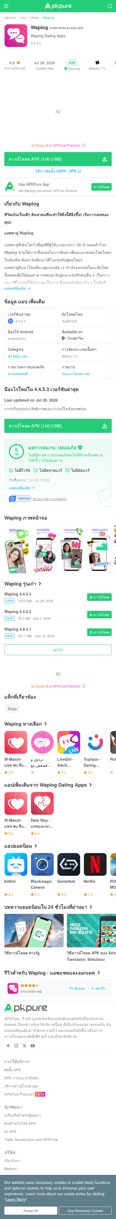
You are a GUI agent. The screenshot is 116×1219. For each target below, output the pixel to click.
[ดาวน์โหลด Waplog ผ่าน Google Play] (73, 338)
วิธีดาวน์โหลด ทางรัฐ (22, 952)
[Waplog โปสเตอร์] (16, 549)
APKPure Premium (19, 1094)
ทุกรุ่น (58, 649)
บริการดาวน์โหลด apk (21, 1086)
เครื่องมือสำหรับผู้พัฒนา (22, 1115)
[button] (72, 65)
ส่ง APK (10, 1131)
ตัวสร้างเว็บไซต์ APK (20, 1123)
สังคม (35, 17)
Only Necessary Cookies (85, 1210)
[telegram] (7, 1046)
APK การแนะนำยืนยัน (21, 1077)
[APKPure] (58, 6)
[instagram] (16, 1046)
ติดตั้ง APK (12, 1069)
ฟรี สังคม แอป (18, 356)
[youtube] (32, 1046)
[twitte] (24, 1046)
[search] (110, 6)
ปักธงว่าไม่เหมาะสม (76, 373)
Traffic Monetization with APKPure (31, 1139)
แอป (24, 17)
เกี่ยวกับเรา (12, 1160)
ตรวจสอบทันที (18, 373)
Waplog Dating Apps (48, 35)
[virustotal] (80, 447)
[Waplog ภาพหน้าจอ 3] (99, 549)
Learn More (16, 1199)
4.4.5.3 (20, 321)
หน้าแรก (10, 17)
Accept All (30, 1210)
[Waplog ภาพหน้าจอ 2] (71, 549)
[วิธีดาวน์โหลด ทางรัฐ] (34, 930)
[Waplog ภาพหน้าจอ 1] (44, 549)
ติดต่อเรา (11, 1168)
